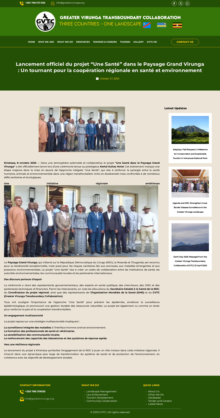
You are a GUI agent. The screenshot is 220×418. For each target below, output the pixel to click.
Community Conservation (101, 400)
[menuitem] (31, 42)
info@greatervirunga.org (70, 2)
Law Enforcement (97, 394)
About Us (153, 391)
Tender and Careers (160, 400)
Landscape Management (101, 391)
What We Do (156, 394)
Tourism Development (99, 397)
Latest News (155, 403)
